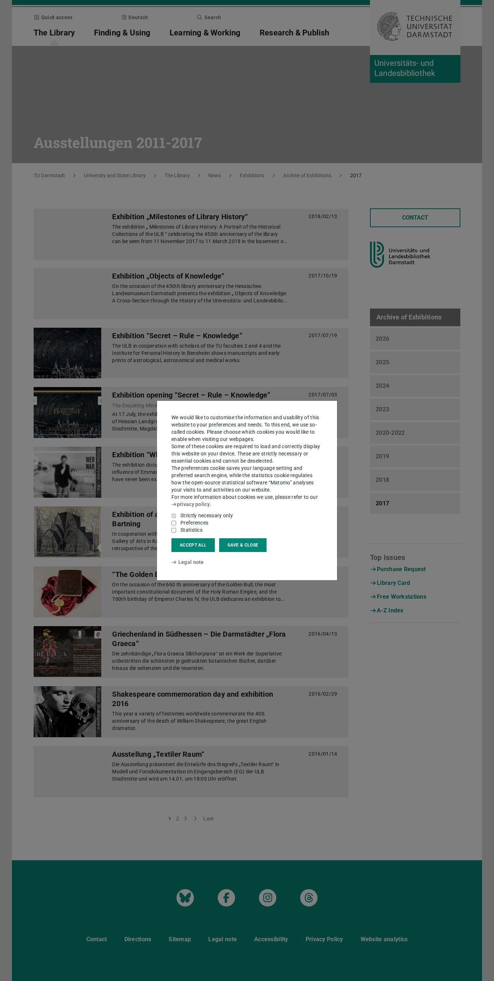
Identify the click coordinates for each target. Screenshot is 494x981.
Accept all (193, 545)
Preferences (194, 523)
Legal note (191, 562)
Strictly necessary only (206, 515)
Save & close (242, 545)
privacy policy (193, 504)
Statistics (191, 530)
